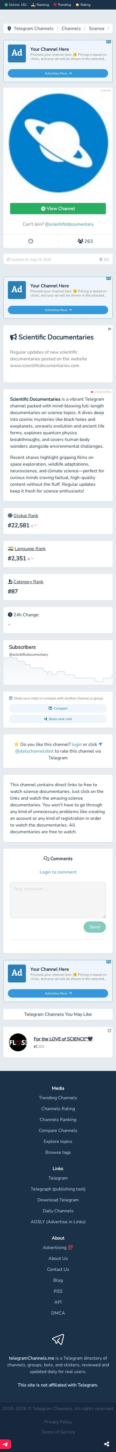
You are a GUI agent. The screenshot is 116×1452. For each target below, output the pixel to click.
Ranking (43, 5)
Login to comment (58, 872)
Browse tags (58, 1152)
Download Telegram (58, 1200)
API (58, 1302)
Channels (71, 28)
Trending (64, 5)
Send (95, 927)
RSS (58, 1291)
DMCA (58, 1313)
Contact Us (58, 1269)
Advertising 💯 (58, 1248)
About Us (58, 1258)
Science (96, 28)
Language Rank (30, 549)
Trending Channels (58, 1098)
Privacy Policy (58, 1422)
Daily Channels (58, 1211)
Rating (85, 5)
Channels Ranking (58, 1120)
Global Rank (26, 516)
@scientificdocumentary (69, 224)
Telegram (58, 1178)
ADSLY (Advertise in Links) (58, 1222)
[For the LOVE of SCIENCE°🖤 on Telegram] (109, 1030)
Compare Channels (58, 1130)
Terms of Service (58, 1432)
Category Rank (28, 582)
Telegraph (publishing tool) (58, 1189)
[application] (58, 662)
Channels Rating (58, 1109)
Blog (58, 1280)
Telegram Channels (33, 28)
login (77, 744)
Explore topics (58, 1141)
